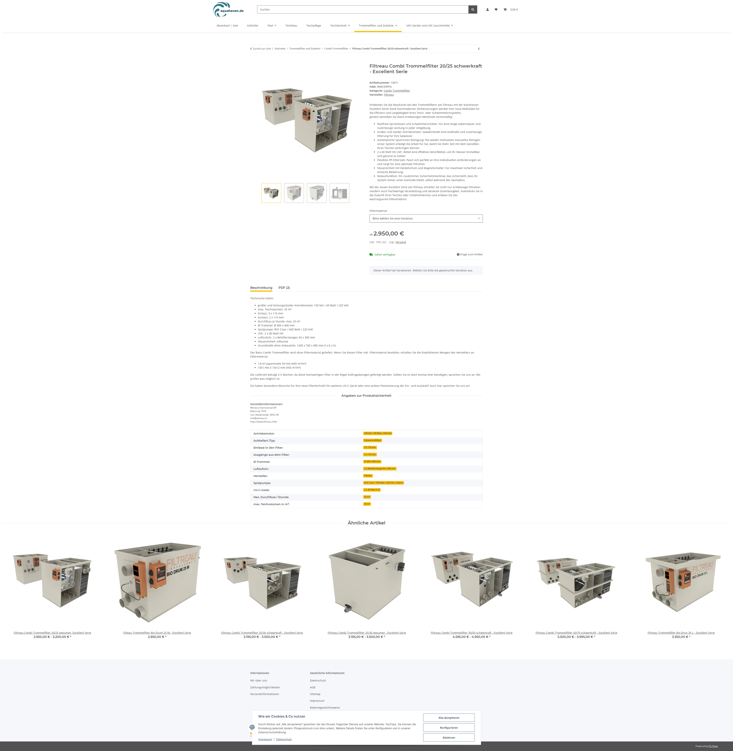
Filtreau (368, 475)
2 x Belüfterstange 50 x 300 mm (380, 468)
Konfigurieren (449, 727)
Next (724, 588)
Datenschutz (284, 739)
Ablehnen (449, 737)
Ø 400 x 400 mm (372, 461)
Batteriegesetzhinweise (325, 707)
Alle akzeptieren (448, 717)
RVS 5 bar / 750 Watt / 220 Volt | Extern (383, 482)
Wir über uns (258, 680)
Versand (401, 242)
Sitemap (315, 694)
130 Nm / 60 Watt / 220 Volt (377, 433)
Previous (9, 588)
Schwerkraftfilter (372, 440)
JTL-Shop (713, 746)
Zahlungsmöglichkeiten (265, 687)
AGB (312, 687)
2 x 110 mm (370, 454)
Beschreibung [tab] (261, 288)
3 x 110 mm (370, 447)
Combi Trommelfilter (397, 90)
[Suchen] (472, 9)
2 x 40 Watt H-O (372, 489)
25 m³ (367, 496)
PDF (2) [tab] (284, 288)
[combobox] (426, 218)
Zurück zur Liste (262, 48)
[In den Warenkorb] (253, 61)
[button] (487, 9)
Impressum (265, 739)
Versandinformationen (264, 694)
